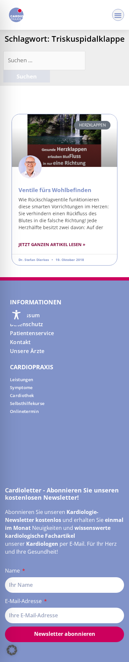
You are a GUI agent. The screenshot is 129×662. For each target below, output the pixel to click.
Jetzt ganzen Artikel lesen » (52, 244)
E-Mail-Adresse (24, 601)
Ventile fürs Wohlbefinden (55, 190)
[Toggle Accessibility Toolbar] (16, 314)
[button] (118, 15)
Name (13, 570)
